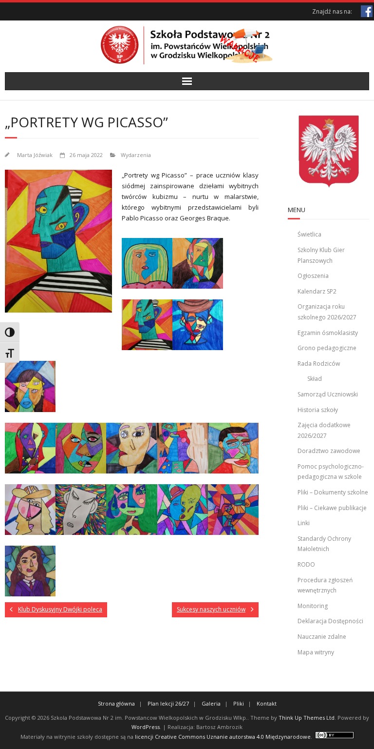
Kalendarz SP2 (317, 291)
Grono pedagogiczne (327, 348)
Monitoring (313, 606)
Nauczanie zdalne (322, 636)
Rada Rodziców (319, 363)
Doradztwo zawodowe (329, 451)
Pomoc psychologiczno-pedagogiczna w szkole (331, 471)
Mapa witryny (316, 652)
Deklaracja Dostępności (330, 621)
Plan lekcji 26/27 (168, 703)
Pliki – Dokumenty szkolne (333, 492)
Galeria (211, 703)
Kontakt (267, 703)
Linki (304, 523)
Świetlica (309, 234)
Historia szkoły (318, 410)
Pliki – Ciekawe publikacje (332, 508)
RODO (306, 564)
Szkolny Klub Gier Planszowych (321, 255)
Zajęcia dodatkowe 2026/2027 (324, 430)
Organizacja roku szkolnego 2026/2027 (327, 311)
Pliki (238, 703)
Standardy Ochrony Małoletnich (324, 543)
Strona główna (116, 703)
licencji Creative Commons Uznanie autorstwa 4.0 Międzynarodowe (223, 736)
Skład (314, 378)
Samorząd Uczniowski (328, 394)
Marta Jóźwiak (35, 154)
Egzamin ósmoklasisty (328, 333)
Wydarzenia (136, 154)
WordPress (145, 726)
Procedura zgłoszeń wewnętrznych (325, 585)
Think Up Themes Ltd (307, 717)
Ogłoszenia (313, 276)
